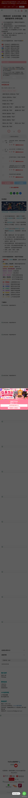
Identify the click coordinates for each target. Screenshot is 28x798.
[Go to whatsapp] (24, 793)
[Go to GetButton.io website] (24, 796)
